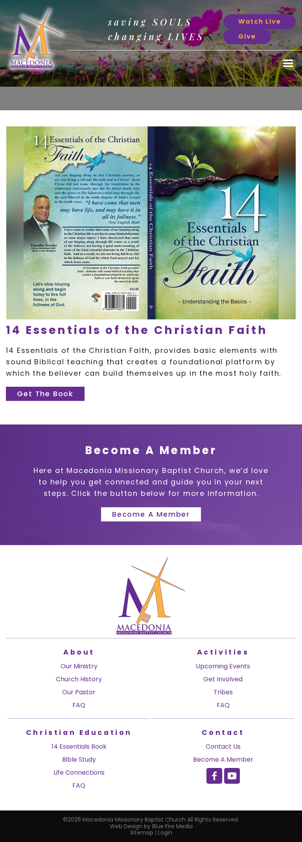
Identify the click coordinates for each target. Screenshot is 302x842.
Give (247, 36)
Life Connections (79, 772)
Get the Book (45, 394)
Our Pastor (79, 692)
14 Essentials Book (79, 746)
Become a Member (151, 514)
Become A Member (223, 759)
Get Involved (223, 679)
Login (165, 832)
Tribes (223, 692)
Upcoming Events (223, 666)
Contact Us (223, 746)
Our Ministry (79, 666)
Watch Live (259, 21)
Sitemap (141, 832)
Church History (79, 679)
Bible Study (79, 759)
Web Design (126, 826)
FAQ (78, 705)
